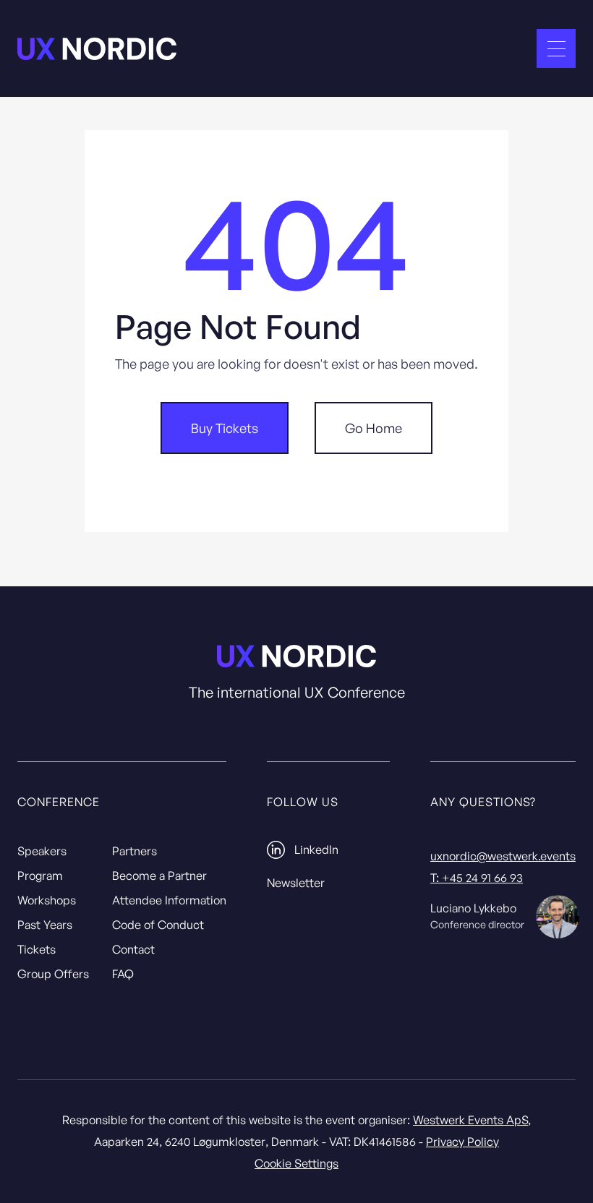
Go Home (373, 428)
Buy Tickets (224, 428)
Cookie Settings (296, 1163)
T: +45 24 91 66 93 (476, 877)
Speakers (42, 850)
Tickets (36, 949)
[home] (96, 49)
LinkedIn (316, 849)
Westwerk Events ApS (470, 1120)
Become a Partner (159, 875)
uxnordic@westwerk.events (503, 856)
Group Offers (53, 973)
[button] (556, 48)
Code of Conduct (158, 924)
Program (40, 875)
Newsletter (296, 882)
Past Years (44, 924)
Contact (133, 949)
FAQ (123, 973)
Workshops (46, 900)
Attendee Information (169, 900)
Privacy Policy (462, 1141)
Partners (134, 850)
